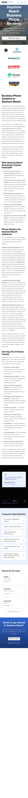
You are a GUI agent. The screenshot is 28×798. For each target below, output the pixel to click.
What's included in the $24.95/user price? (10, 533)
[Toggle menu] (25, 2)
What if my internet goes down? (12, 526)
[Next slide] (6, 501)
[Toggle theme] (21, 2)
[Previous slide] (3, 501)
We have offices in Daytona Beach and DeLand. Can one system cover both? (11, 555)
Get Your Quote (15, 38)
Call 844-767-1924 (15, 43)
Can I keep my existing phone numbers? (11, 520)
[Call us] (18, 2)
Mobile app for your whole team (12, 193)
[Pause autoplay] (25, 501)
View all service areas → (14, 612)
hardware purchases (9, 173)
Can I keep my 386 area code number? (11, 547)
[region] (14, 486)
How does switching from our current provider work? (12, 540)
